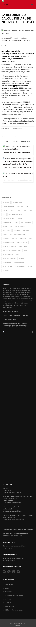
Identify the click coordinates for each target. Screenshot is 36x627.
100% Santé (6, 202)
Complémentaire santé (15, 214)
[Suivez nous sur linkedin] (4, 571)
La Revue (8, 603)
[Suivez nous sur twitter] (8, 571)
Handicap (26, 230)
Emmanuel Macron (26, 222)
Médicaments (23, 246)
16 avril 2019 (23, 38)
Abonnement (9, 584)
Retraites (21, 258)
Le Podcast (8, 599)
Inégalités (23, 238)
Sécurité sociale (7, 266)
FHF (11, 226)
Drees (16, 222)
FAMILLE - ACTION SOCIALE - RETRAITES (17, 41)
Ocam (25, 250)
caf (27, 206)
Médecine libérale (22, 242)
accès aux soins (17, 202)
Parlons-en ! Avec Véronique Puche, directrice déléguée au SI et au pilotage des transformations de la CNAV (18, 168)
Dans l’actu (8, 592)
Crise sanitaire (7, 222)
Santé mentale (7, 262)
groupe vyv (17, 230)
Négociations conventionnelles (12, 250)
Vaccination (6, 270)
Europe (5, 226)
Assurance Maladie (8, 206)
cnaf (5, 137)
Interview (14, 238)
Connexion (17, 625)
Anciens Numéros (10, 606)
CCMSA (5, 210)
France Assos (6, 230)
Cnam (24, 210)
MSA (30, 238)
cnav (30, 210)
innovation (6, 238)
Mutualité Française (8, 242)
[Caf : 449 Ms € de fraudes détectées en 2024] (18, 175)
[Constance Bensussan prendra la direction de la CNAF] (18, 147)
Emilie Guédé (8, 38)
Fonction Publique (20, 226)
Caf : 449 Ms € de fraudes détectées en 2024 (18, 180)
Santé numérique (19, 262)
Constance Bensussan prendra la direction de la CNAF (18, 153)
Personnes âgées (8, 254)
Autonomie (20, 206)
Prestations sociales (14, 137)
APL (3, 137)
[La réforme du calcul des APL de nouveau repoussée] (18, 32)
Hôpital (5, 234)
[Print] (7, 45)
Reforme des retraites (9, 258)
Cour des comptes (8, 218)
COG (4, 214)
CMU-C (12, 210)
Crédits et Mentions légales (14, 610)
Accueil (7, 588)
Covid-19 (19, 218)
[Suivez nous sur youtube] (13, 571)
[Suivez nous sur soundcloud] (18, 571)
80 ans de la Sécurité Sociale (14, 595)
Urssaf (30, 266)
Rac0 (17, 254)
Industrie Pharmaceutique (17, 234)
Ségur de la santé (20, 266)
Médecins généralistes (9, 246)
